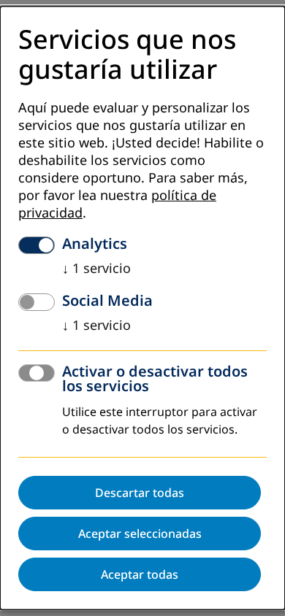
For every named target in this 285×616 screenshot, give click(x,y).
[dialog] (142, 307)
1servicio (96, 268)
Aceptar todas (139, 574)
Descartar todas (139, 493)
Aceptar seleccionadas (140, 533)
